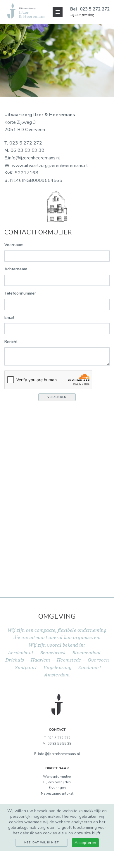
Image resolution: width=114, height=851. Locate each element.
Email (9, 317)
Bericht (11, 341)
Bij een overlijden (57, 782)
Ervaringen (57, 787)
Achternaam (15, 269)
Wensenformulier (57, 776)
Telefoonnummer (20, 293)
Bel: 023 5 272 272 (90, 9)
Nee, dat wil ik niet (41, 842)
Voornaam (13, 245)
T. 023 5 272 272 (57, 738)
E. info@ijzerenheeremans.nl (57, 753)
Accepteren (85, 842)
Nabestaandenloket (57, 793)
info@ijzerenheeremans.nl (34, 158)
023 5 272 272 (23, 143)
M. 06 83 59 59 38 (57, 743)
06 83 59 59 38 (24, 150)
